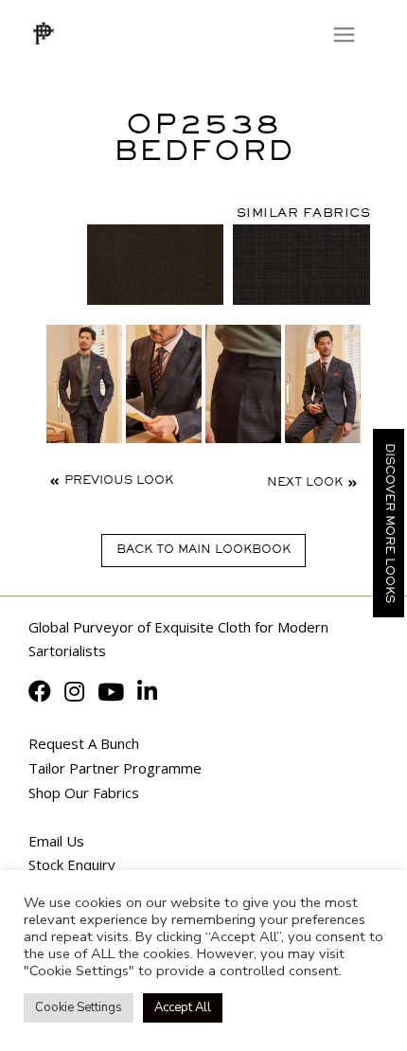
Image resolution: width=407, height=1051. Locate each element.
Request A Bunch (83, 743)
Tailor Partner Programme (115, 767)
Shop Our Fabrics (83, 792)
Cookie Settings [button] (78, 1007)
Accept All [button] (182, 1007)
